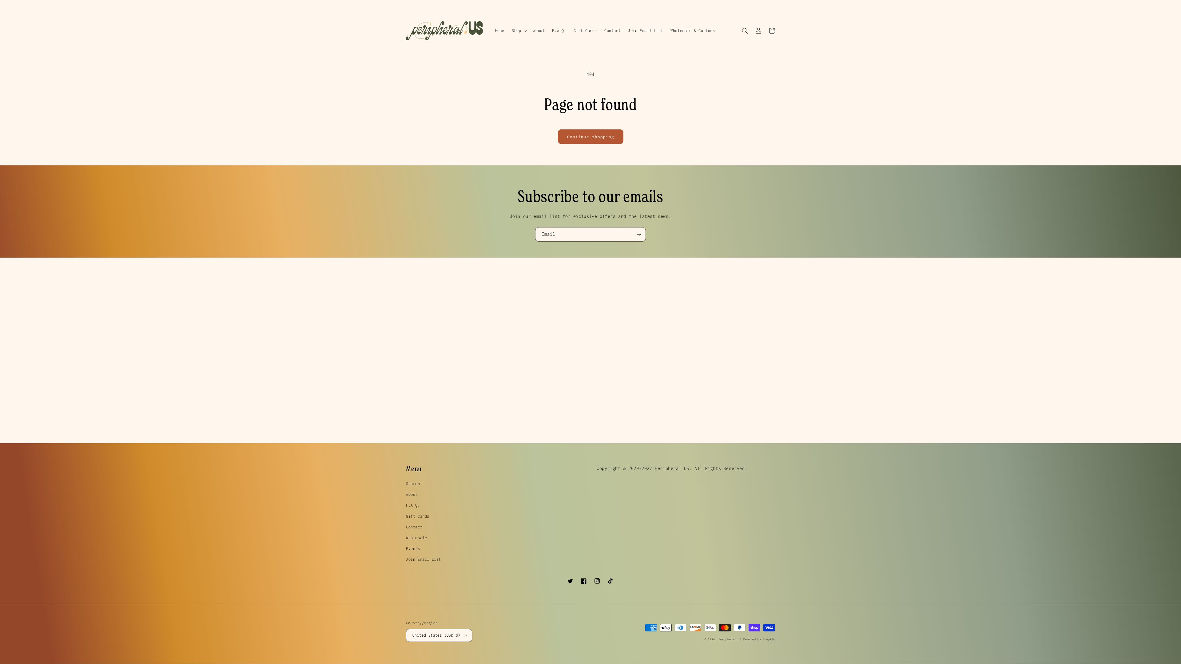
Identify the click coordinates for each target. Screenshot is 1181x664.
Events (413, 548)
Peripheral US (730, 639)
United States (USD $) (436, 635)
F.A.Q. (413, 505)
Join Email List (423, 559)
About (412, 494)
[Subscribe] (639, 234)
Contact (414, 527)
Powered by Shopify (759, 639)
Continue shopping (590, 136)
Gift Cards (417, 516)
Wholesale (416, 538)
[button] (518, 30)
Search (413, 483)
